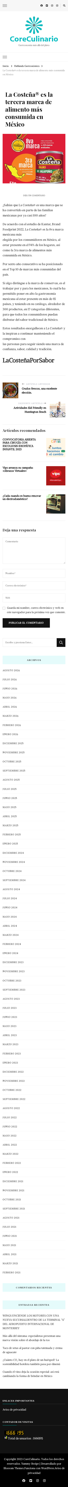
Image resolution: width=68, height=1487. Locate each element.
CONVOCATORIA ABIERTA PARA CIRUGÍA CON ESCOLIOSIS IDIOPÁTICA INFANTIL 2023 (19, 444)
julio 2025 (10, 789)
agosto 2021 (11, 1217)
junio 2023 (10, 1017)
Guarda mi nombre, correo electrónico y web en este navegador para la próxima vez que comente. (36, 610)
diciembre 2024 (13, 852)
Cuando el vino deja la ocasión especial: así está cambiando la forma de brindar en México (31, 1374)
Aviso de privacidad (14, 1409)
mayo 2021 (9, 1245)
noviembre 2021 (13, 1190)
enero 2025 (10, 843)
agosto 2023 (11, 998)
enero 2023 (10, 1062)
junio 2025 (10, 798)
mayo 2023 (10, 1026)
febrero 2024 (12, 944)
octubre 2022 (12, 1090)
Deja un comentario (34, 195)
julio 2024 (10, 898)
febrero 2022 (12, 1163)
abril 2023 (10, 1035)
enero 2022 (10, 1172)
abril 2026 (10, 706)
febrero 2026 (12, 725)
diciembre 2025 (13, 743)
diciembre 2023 (13, 962)
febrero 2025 (12, 834)
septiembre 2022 (14, 1099)
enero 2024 (10, 953)
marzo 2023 (10, 1044)
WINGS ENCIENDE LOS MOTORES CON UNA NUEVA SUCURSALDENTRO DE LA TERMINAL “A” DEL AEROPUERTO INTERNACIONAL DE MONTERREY (34, 1322)
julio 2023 (10, 1007)
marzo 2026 (10, 715)
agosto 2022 (11, 1108)
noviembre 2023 (14, 971)
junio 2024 (10, 907)
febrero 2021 (12, 1272)
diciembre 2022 (13, 1071)
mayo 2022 (10, 1135)
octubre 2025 (12, 761)
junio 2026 (10, 688)
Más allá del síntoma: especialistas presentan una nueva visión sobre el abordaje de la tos (32, 1338)
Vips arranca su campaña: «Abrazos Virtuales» (18, 469)
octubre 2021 (12, 1199)
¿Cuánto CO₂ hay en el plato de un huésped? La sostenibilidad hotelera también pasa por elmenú (31, 1362)
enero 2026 (10, 734)
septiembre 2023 (14, 989)
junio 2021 (10, 1236)
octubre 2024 (12, 871)
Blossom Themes (13, 1468)
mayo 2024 (10, 916)
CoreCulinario (34, 38)
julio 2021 (9, 1226)
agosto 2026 (11, 670)
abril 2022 (10, 1144)
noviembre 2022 (14, 1080)
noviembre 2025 (14, 752)
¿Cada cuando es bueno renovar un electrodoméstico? (22, 497)
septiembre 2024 (14, 880)
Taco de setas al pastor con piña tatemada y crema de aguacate (32, 1350)
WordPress (47, 1468)
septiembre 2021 (14, 1208)
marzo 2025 (10, 825)
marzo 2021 (10, 1263)
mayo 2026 (10, 697)
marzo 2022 (10, 1153)
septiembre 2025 (14, 770)
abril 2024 (10, 925)
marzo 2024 (11, 935)
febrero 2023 (12, 1053)
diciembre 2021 (13, 1181)
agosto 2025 (11, 779)
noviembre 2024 (14, 862)
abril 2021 (10, 1254)
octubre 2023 (12, 980)
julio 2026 (10, 679)
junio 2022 (10, 1126)
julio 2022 (10, 1117)
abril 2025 (10, 816)
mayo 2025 (10, 807)
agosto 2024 (11, 889)
